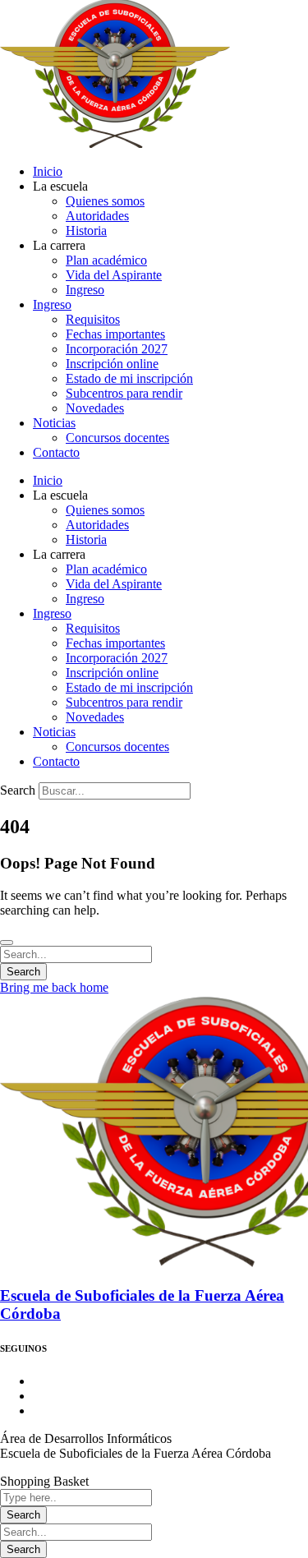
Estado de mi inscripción (129, 378)
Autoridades (97, 216)
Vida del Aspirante (114, 275)
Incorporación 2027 (117, 349)
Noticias (54, 423)
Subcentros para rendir (124, 393)
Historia (86, 230)
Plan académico (106, 260)
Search (17, 790)
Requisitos (93, 319)
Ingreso (85, 290)
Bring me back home (54, 987)
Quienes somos (105, 201)
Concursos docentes (117, 438)
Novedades (95, 408)
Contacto (56, 452)
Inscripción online (112, 364)
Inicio (47, 171)
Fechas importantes (115, 334)
